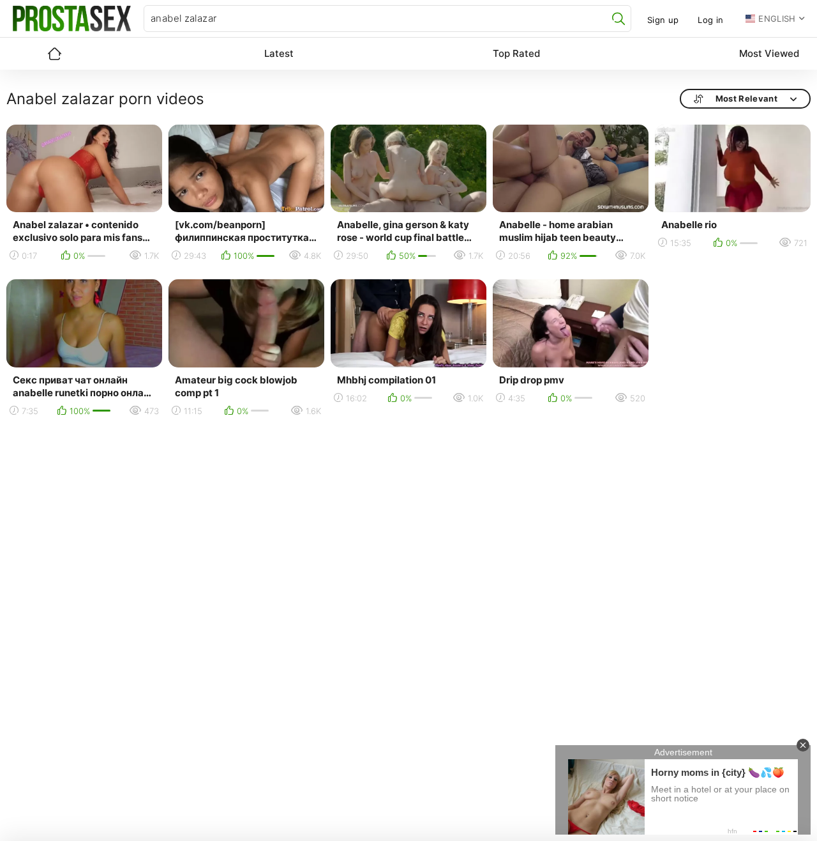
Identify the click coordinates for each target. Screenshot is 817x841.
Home (54, 53)
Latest (279, 53)
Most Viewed (769, 53)
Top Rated (516, 53)
